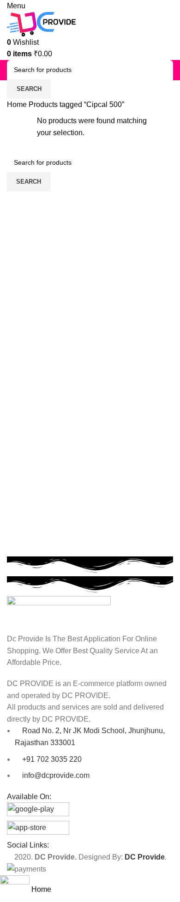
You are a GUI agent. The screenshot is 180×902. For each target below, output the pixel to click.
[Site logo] (41, 23)
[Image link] (59, 614)
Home (18, 104)
